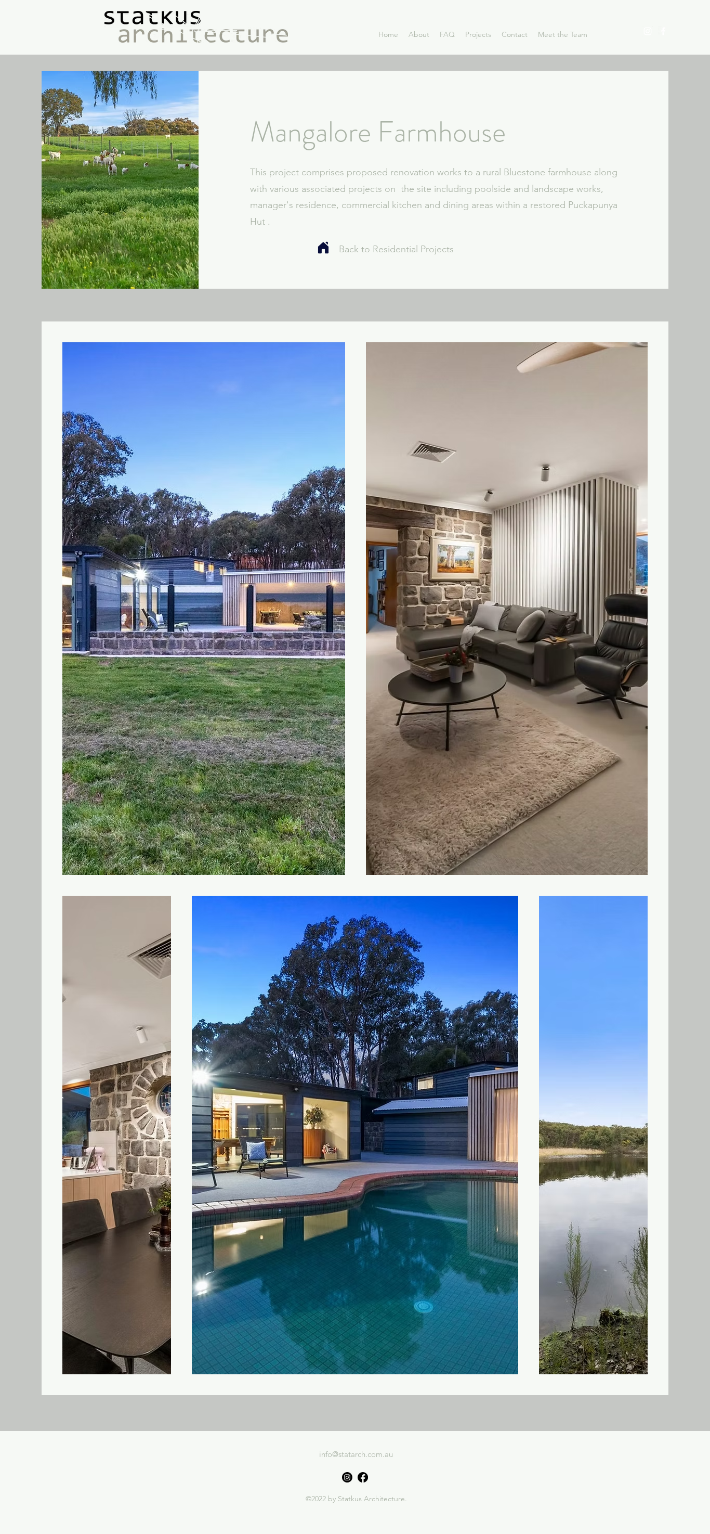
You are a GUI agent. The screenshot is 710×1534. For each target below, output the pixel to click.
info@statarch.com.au (356, 1454)
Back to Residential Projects (396, 249)
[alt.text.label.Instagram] (647, 31)
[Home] (323, 247)
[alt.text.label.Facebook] (663, 31)
